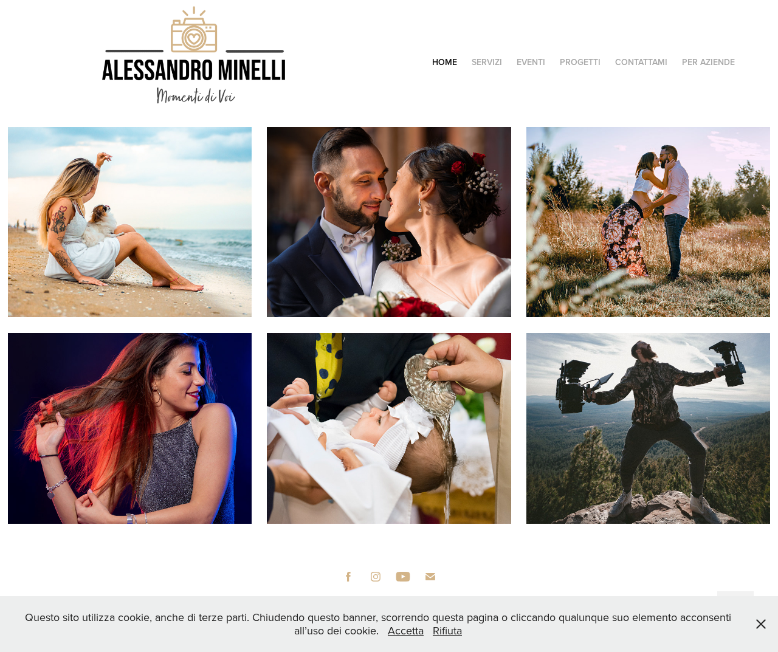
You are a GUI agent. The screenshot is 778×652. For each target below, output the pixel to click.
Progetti (580, 62)
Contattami (641, 62)
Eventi (531, 62)
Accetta (406, 630)
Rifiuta (447, 630)
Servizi (487, 62)
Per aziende (708, 62)
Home (444, 62)
